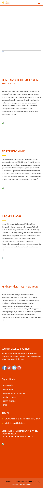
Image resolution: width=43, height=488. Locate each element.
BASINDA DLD (8, 389)
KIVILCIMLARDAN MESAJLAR (14, 393)
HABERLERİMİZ (8, 385)
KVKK (5, 405)
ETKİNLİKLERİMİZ (9, 397)
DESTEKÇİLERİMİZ (10, 401)
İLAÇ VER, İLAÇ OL (12, 216)
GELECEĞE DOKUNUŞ (13, 151)
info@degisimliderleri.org (14, 423)
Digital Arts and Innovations (21, 484)
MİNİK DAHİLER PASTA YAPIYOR (20, 286)
